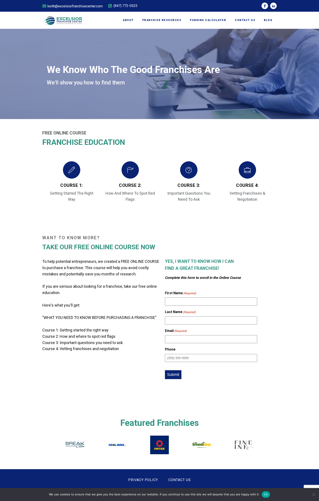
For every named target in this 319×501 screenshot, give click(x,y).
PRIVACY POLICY (143, 480)
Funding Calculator (208, 20)
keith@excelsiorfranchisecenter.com (75, 6)
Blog (268, 20)
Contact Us (245, 20)
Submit (173, 374)
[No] (313, 494)
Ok (266, 494)
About (128, 20)
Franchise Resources (161, 20)
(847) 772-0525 (125, 6)
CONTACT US (179, 480)
